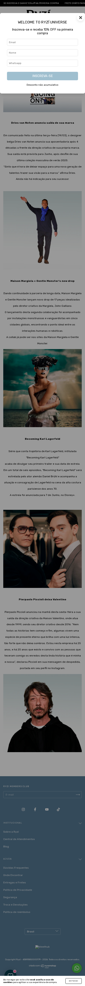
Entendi (73, 981)
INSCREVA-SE (42, 76)
